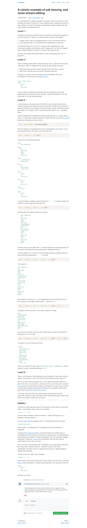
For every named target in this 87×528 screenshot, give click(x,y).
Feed (67, 2)
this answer (65, 118)
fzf (34, 332)
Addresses (30, 433)
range (36, 439)
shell (29, 17)
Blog (63, 2)
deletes (20, 463)
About (59, 2)
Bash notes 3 (65, 523)
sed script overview (26, 421)
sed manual (21, 386)
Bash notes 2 (44, 76)
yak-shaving (36, 17)
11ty (34, 46)
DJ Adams (21, 2)
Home (53, 2)
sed (42, 17)
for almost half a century (38, 390)
